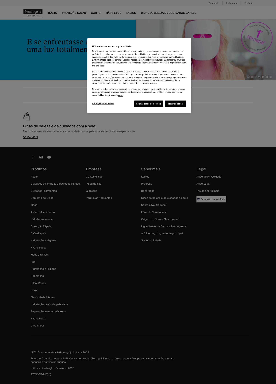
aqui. (120, 95)
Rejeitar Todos (175, 104)
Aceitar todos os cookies (148, 104)
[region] (139, 75)
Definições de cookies (103, 104)
